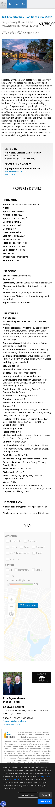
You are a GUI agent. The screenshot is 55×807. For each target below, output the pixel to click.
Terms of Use (13, 779)
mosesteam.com (11, 724)
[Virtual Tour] (24, 4)
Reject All (46, 795)
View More (10, 174)
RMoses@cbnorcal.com (16, 171)
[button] (3, 803)
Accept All (45, 801)
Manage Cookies (28, 795)
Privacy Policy (44, 776)
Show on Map (29, 605)
